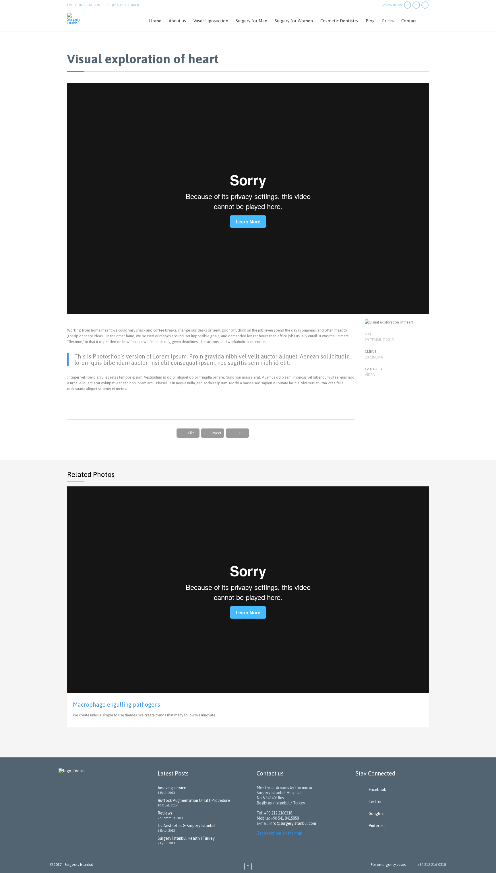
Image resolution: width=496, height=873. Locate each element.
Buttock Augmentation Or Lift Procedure (194, 800)
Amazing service (172, 788)
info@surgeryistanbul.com (293, 823)
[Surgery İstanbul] (75, 19)
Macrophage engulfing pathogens (116, 704)
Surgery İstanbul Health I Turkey (186, 838)
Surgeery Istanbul (79, 864)
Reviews (165, 813)
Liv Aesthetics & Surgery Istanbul (187, 825)
